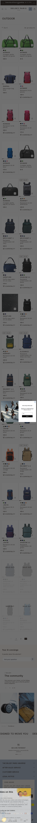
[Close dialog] (35, 402)
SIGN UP (27, 416)
